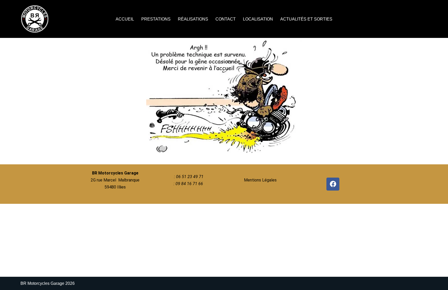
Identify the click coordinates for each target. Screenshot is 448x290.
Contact (225, 19)
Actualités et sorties (306, 19)
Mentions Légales (260, 180)
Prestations (156, 19)
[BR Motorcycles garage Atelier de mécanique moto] (36, 19)
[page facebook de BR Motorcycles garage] (332, 184)
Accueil (125, 19)
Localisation (258, 19)
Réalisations (193, 19)
